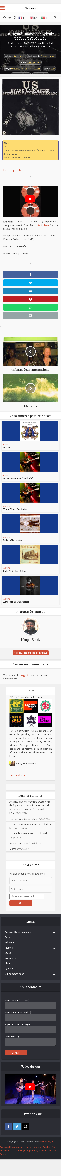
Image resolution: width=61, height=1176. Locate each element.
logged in (25, 675)
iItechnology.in (46, 1141)
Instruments (11, 958)
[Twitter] (17, 1126)
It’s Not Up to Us (12, 170)
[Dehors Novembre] (30, 523)
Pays (7, 937)
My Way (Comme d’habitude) (18, 478)
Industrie (9, 942)
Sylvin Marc (19, 56)
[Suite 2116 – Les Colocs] (30, 554)
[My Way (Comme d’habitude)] (30, 462)
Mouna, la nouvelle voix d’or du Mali (28, 833)
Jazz (53, 68)
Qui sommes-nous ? (46, 1150)
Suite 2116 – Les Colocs (15, 570)
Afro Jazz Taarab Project (16, 601)
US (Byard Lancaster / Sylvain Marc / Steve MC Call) (30, 36)
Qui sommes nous (14, 973)
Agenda (9, 968)
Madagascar (17, 68)
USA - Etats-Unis (32, 68)
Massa (6, 447)
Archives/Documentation (18, 931)
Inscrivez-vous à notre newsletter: (27, 873)
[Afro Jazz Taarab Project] (30, 585)
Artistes (9, 947)
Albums (6, 444)
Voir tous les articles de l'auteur (30, 652)
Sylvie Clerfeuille (28, 763)
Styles (8, 952)
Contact (3, 1154)
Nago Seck (48, 43)
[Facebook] (8, 1126)
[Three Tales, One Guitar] (30, 493)
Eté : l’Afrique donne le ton (25, 697)
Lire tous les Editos (19, 775)
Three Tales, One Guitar (15, 509)
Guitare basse (48, 56)
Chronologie (20, 1150)
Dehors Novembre (13, 540)
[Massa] (30, 431)
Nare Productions (18, 843)
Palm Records (34, 62)
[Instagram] (25, 1126)
